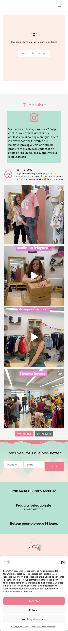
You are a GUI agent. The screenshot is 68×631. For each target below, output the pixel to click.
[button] (63, 562)
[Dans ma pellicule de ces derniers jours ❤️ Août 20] (34, 214)
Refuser (34, 610)
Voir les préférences (34, 619)
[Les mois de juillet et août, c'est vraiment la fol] (34, 337)
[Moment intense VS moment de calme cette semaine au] (34, 398)
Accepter (34, 601)
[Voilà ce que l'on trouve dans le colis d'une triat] (34, 276)
